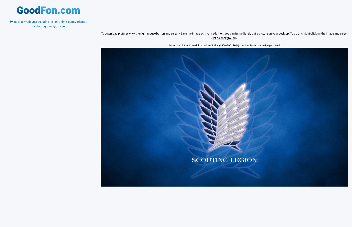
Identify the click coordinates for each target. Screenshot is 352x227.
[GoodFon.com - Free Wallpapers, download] (48, 13)
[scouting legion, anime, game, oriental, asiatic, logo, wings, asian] (224, 185)
